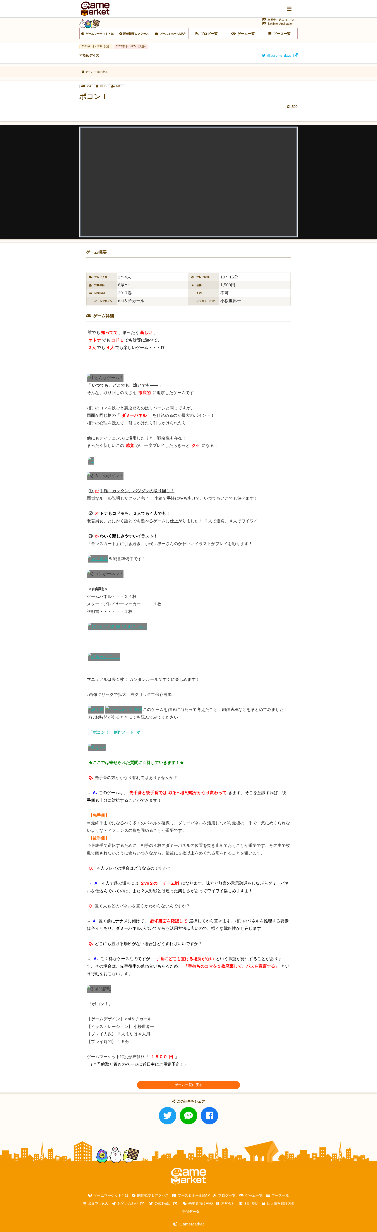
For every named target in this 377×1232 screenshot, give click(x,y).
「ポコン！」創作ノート (111, 732)
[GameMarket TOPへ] (188, 1176)
